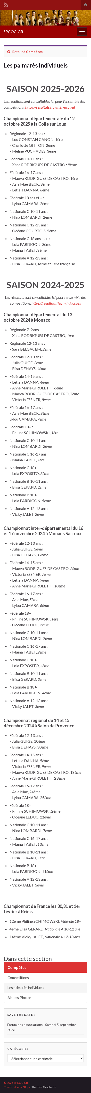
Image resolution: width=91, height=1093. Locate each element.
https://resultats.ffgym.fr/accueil (50, 107)
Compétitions (18, 978)
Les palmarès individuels (26, 988)
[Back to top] (80, 1082)
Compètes (34, 52)
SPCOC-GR (13, 31)
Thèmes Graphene (44, 1087)
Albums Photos (20, 998)
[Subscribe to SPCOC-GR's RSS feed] (6, 4)
